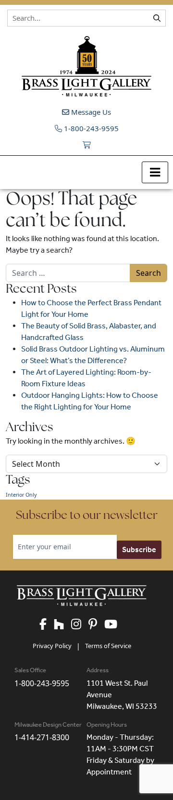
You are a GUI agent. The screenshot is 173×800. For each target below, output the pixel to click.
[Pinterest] (96, 624)
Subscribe (139, 549)
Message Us (90, 112)
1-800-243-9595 (90, 128)
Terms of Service (108, 645)
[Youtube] (114, 624)
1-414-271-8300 (41, 737)
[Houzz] (62, 624)
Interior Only (21, 494)
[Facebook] (46, 624)
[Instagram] (79, 624)
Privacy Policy (52, 645)
